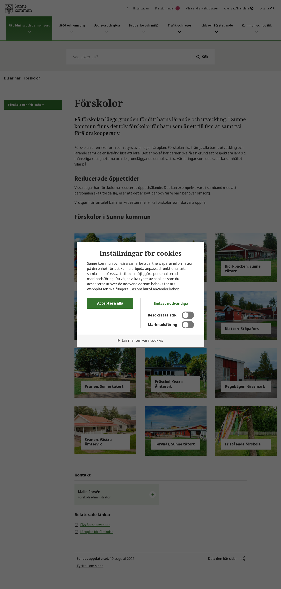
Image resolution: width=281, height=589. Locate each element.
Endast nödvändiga (171, 303)
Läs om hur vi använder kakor (154, 288)
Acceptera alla (110, 303)
